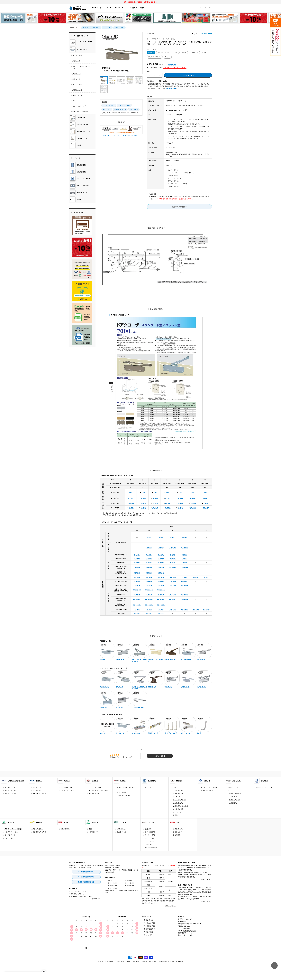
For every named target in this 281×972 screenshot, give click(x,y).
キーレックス (149, 787)
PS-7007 (206, 508)
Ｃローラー (148, 844)
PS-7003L (161, 581)
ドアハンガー (121, 792)
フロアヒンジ (37, 790)
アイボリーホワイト (154, 57)
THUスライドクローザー (265, 787)
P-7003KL (161, 573)
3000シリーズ (77, 90)
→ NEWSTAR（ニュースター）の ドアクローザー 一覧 (118, 135)
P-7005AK (184, 567)
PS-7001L (137, 581)
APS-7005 (184, 610)
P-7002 (143, 503)
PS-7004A (173, 585)
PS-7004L (173, 581)
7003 (155, 492)
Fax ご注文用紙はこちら (86, 877)
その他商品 (233, 803)
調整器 (175, 815)
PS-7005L (184, 581)
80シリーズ (76, 61)
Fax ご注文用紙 (149, 926)
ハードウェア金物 (95, 787)
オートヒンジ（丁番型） (209, 787)
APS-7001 (137, 610)
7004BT (172, 537)
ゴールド (167, 57)
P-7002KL (149, 573)
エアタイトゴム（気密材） (13, 829)
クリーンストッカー (123, 795)
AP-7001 (137, 577)
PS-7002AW (149, 590)
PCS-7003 (161, 613)
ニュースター (107, 28)
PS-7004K (173, 595)
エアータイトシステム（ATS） (99, 790)
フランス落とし (178, 803)
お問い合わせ (149, 920)
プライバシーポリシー (133, 961)
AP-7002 (149, 577)
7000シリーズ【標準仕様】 (91, 28)
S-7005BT (184, 548)
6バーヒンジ (177, 812)
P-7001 (131, 503)
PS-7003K (161, 595)
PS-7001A (137, 585)
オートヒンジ (233, 797)
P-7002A (149, 559)
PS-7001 (131, 508)
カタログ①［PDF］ (109, 105)
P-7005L (184, 555)
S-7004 (167, 498)
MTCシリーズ (76, 101)
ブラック (184, 52)
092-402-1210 (171, 88)
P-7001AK (137, 567)
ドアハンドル (65, 829)
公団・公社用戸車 (151, 847)
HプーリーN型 (149, 838)
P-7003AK (161, 567)
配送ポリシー (153, 961)
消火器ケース (121, 832)
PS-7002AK (149, 599)
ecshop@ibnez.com (189, 930)
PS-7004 (167, 508)
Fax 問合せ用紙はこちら (86, 872)
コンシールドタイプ (79, 106)
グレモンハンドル (10, 790)
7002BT (149, 537)
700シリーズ (76, 74)
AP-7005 (184, 577)
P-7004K (173, 562)
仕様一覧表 (133, 109)
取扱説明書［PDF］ (120, 109)
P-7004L (173, 555)
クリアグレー (194, 52)
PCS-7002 (149, 613)
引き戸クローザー (207, 790)
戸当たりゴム (9, 838)
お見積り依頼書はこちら (86, 882)
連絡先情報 (179, 961)
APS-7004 (173, 610)
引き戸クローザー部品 (180, 806)
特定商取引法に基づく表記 (166, 961)
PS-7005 (180, 508)
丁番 (174, 787)
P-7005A (184, 559)
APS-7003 (161, 610)
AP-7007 (206, 577)
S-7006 (192, 498)
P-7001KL (137, 573)
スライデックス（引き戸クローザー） (127, 788)
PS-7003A (161, 585)
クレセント (176, 797)
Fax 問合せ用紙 (149, 923)
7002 (143, 492)
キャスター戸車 (150, 835)
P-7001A (137, 559)
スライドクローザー (39, 793)
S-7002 (143, 498)
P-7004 (167, 503)
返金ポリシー (120, 961)
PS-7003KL (161, 605)
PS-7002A (149, 585)
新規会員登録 (149, 932)
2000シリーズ (77, 84)
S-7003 (155, 498)
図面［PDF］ (107, 109)
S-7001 (130, 498)
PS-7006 (193, 508)
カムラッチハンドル (179, 800)
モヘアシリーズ (10, 835)
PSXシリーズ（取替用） (80, 111)
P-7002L (149, 555)
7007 (205, 492)
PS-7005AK (184, 599)
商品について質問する (179, 207)
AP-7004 (173, 577)
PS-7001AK (137, 599)
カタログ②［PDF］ (124, 105)
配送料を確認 (172, 64)
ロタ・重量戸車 (150, 832)
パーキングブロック (67, 790)
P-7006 (193, 503)
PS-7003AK (161, 599)
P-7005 (180, 503)
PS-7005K (184, 595)
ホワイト (205, 52)
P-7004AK (172, 567)
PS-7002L (149, 581)
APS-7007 (206, 610)
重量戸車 (148, 829)
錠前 (90, 829)
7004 (167, 492)
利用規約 (144, 961)
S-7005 (180, 498)
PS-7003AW (161, 590)
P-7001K (137, 562)
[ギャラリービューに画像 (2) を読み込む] (112, 80)
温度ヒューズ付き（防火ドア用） (82, 67)
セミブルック (149, 841)
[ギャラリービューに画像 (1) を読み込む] (104, 80)
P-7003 (155, 503)
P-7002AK (149, 567)
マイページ (148, 935)
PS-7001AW (137, 590)
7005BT (184, 537)
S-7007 (205, 498)
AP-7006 (196, 577)
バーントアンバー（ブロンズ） (167, 52)
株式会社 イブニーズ (185, 919)
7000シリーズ (77, 55)
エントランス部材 (179, 809)
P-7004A (173, 559)
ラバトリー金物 (94, 793)
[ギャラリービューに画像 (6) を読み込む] (104, 89)
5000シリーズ (77, 95)
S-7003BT (161, 548)
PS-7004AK (173, 599)
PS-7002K (149, 595)
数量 (148, 71)
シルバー (151, 52)
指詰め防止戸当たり (39, 832)
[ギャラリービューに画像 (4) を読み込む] (130, 80)
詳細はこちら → (97, 899)
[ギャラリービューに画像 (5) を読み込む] (138, 80)
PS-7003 (155, 508)
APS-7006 (195, 610)
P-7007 (206, 503)
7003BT (161, 537)
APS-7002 (149, 610)
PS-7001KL (136, 605)
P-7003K (161, 562)
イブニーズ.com (108, 961)
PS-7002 (143, 508)
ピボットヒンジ (234, 800)
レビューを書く (160, 756)
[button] (97, 8)
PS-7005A (184, 585)
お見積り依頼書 (149, 929)
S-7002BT (149, 548)
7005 (180, 492)
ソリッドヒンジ (10, 787)
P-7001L (137, 555)
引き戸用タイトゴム (11, 832)
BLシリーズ (76, 79)
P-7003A (161, 559)
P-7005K (184, 562)
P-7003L (161, 555)
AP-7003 (161, 577)
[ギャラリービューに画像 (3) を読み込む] (121, 80)
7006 (192, 492)
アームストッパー (10, 793)
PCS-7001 (137, 613)
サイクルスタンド (67, 787)
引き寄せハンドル (179, 793)
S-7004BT (173, 548)
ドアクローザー (119, 28)
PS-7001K (137, 595)
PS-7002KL (149, 605)
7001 (130, 492)
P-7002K (149, 562)
